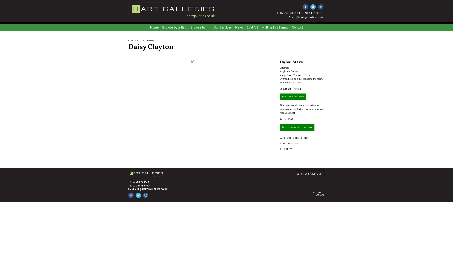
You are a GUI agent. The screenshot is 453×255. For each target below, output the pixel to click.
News (239, 27)
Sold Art (252, 27)
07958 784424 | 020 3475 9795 (299, 13)
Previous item (290, 143)
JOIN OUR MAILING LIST (311, 174)
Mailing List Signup (275, 27)
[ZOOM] (192, 61)
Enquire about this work (298, 127)
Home (154, 27)
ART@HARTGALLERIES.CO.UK (151, 189)
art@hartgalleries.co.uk (306, 17)
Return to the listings (141, 40)
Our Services (222, 27)
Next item (288, 149)
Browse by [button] (197, 27)
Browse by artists (174, 27)
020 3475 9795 (141, 185)
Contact (297, 27)
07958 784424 (141, 181)
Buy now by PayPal (294, 96)
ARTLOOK (319, 194)
